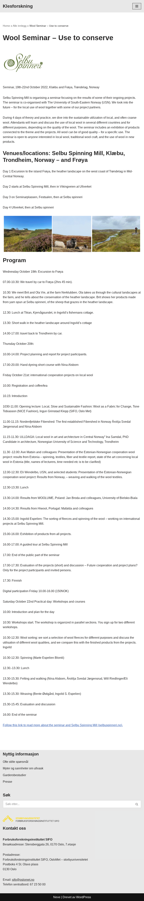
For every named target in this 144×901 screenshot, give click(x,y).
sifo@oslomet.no (23, 879)
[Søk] (137, 804)
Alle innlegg (19, 25)
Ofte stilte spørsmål (15, 761)
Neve (56, 897)
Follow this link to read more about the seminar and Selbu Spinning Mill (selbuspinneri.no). (63, 725)
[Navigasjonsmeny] (136, 6)
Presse (7, 781)
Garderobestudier (14, 775)
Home (6, 25)
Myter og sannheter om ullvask (23, 768)
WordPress (83, 897)
